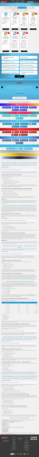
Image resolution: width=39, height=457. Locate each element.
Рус (37, 1)
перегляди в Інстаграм (5, 428)
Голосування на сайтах (20, 2)
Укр (35, 1)
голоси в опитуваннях (5, 424)
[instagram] (28, 2)
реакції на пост (4, 423)
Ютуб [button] (13, 1)
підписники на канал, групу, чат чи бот (8, 422)
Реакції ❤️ (15, 7)
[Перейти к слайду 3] (17, 93)
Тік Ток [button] (17, 0)
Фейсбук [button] (17, 1)
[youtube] (32, 439)
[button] (19, 98)
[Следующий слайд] (37, 87)
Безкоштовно (14, 448)
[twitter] (31, 439)
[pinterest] (36, 439)
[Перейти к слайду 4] (18, 93)
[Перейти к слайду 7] (20, 93)
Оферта (26, 444)
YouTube (13, 444)
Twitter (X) (14, 447)
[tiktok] (31, 2)
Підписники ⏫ (8, 7)
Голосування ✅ (30, 7)
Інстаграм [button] (13, 0)
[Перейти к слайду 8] (21, 93)
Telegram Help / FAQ (6, 218)
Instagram (14, 439)
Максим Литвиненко (5, 328)
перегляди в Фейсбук (5, 430)
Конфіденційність (27, 445)
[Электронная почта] (33, 2)
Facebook (13, 445)
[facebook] (36, 437)
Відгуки (26, 440)
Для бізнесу (18, 3)
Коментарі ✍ (14, 9)
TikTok (14, 440)
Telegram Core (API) (5, 167)
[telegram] (29, 2)
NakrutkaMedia (25, 102)
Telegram (13, 442)
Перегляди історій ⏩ (23, 9)
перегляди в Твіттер (5, 431)
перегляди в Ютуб (5, 429)
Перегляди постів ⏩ (22, 7)
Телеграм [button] (22, 0)
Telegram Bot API (5, 251)
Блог (13, 2)
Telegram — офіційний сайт (7, 380)
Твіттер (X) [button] (22, 1)
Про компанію (26, 442)
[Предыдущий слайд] (2, 87)
